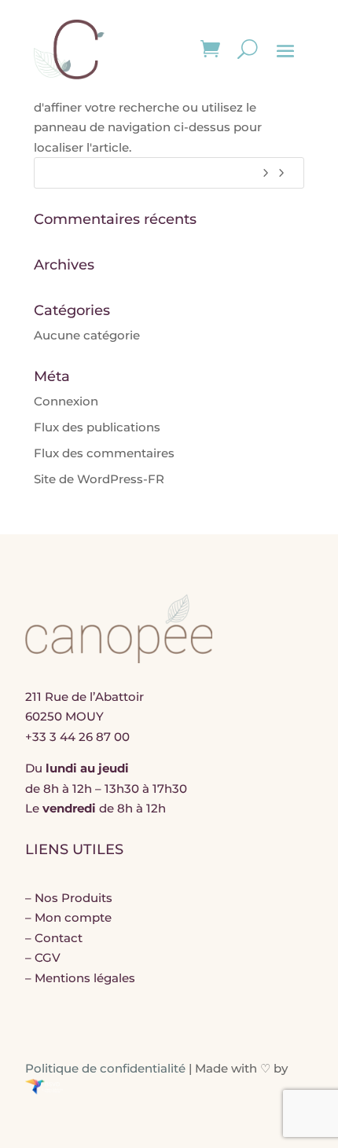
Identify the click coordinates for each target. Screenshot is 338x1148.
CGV (48, 957)
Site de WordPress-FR (99, 478)
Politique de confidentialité (105, 1068)
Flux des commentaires (104, 453)
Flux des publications (97, 427)
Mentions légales (85, 977)
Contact (59, 937)
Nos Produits (73, 897)
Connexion (66, 401)
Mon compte (73, 917)
